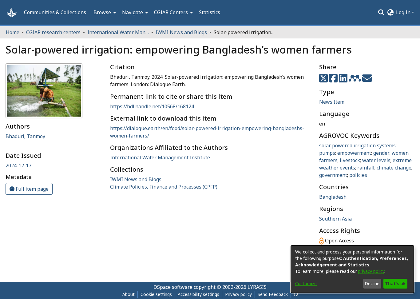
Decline (372, 283)
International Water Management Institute (160, 157)
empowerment (354, 153)
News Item (331, 101)
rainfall (365, 167)
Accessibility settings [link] (198, 294)
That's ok (395, 283)
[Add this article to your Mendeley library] (355, 80)
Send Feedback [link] (273, 294)
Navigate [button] (132, 12)
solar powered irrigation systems (357, 145)
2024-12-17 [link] (18, 165)
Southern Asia (335, 218)
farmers (328, 160)
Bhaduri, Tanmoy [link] (25, 136)
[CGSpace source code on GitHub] (296, 294)
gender (381, 153)
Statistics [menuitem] (209, 12)
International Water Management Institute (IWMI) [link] (118, 32)
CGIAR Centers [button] (171, 12)
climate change (394, 167)
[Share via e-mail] (367, 80)
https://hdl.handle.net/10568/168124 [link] (152, 106)
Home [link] (12, 32)
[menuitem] (104, 12)
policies (358, 175)
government (333, 175)
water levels (376, 160)
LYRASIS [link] (257, 287)
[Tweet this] (324, 80)
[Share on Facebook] (334, 80)
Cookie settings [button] (156, 294)
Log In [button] (404, 12)
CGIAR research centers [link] (53, 32)
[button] (12, 12)
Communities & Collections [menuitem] (55, 12)
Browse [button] (102, 12)
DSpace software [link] (172, 287)
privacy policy (371, 271)
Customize (306, 283)
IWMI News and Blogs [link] (181, 32)
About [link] (128, 294)
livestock (350, 160)
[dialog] (352, 269)
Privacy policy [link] (238, 294)
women (400, 153)
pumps (327, 153)
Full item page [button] (31, 188)
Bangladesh (333, 196)
